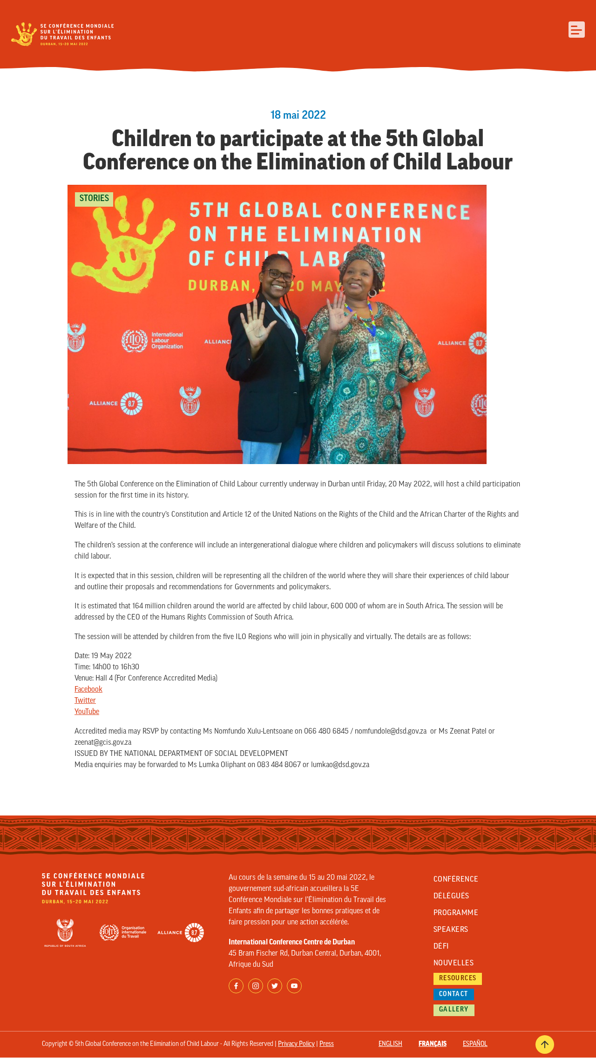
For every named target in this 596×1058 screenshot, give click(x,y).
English (390, 1044)
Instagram (255, 985)
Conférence (456, 879)
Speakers (450, 930)
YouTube (86, 712)
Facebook (88, 690)
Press (326, 1044)
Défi (441, 946)
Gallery (454, 1009)
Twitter (85, 701)
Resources (458, 978)
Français (433, 1044)
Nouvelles (453, 963)
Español (475, 1044)
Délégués (451, 896)
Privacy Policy (296, 1044)
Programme (455, 913)
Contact (453, 994)
